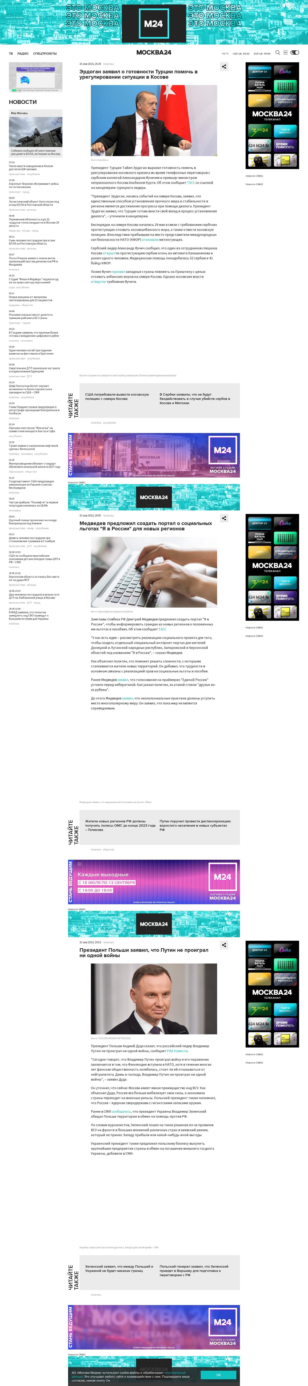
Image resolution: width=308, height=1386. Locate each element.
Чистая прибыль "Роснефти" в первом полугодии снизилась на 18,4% (33, 504)
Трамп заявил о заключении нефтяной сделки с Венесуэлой (33, 447)
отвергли (98, 281)
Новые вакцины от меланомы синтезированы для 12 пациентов (30, 298)
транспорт (15, 192)
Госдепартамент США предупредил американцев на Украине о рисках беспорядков (31, 484)
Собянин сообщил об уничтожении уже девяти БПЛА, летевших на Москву (35, 152)
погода (26, 231)
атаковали (150, 239)
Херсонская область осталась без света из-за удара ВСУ (34, 578)
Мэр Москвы (19, 113)
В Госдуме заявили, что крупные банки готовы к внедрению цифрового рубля (34, 334)
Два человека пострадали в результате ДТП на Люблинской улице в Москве (34, 596)
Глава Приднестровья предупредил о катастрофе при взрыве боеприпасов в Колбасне (34, 410)
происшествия (17, 174)
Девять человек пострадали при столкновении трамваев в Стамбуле (32, 539)
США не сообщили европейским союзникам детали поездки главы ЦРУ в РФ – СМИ (34, 559)
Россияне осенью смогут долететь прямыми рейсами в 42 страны (31, 316)
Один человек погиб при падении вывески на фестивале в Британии (31, 352)
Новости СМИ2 (76, 482)
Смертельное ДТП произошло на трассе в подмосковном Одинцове (34, 369)
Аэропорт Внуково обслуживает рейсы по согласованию (34, 185)
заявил (122, 679)
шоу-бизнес (23, 287)
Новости (23, 102)
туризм (26, 323)
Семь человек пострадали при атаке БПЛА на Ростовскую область (32, 242)
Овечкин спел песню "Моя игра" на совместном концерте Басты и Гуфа (32, 429)
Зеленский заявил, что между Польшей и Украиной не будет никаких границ (119, 1268)
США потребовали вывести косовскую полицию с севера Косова (117, 396)
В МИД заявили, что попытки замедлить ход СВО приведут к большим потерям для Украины (28, 615)
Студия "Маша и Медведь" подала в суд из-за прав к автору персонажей (33, 280)
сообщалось (121, 1111)
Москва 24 (154, 52)
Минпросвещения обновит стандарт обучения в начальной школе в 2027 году (34, 465)
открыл (109, 253)
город (25, 192)
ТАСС (191, 182)
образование (16, 472)
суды (12, 287)
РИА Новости (177, 1051)
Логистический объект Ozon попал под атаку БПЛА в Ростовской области (34, 203)
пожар (30, 528)
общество (14, 231)
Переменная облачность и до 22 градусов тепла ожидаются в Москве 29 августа (34, 222)
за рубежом (33, 174)
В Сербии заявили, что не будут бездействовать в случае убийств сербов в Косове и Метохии (195, 398)
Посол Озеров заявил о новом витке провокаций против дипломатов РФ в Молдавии (33, 261)
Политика (108, 64)
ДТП (29, 376)
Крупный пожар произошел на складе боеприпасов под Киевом (33, 521)
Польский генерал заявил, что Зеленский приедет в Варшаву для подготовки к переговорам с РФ (194, 1270)
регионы (31, 210)
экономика (27, 341)
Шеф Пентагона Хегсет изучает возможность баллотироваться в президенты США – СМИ (30, 389)
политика (14, 269)
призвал (118, 271)
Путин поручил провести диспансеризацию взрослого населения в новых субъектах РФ (195, 825)
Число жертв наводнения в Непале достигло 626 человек (31, 167)
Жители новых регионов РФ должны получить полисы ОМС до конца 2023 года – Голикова (120, 825)
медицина (14, 305)
